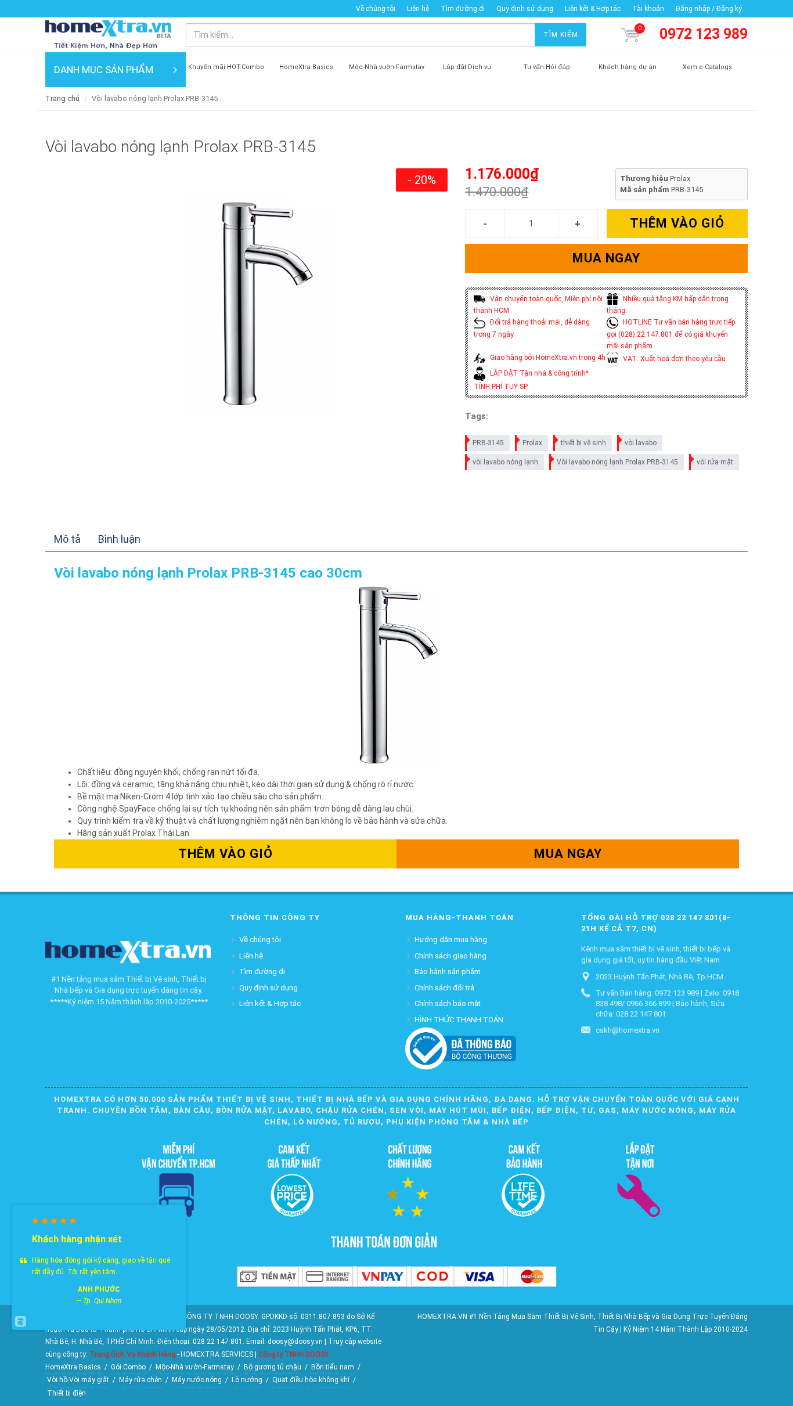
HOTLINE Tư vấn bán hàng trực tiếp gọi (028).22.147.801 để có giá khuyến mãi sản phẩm (671, 334)
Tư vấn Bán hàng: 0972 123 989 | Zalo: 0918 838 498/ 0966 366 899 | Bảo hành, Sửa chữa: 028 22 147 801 (667, 1003)
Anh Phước (99, 1289)
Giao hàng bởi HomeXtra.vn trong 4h (546, 358)
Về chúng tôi (375, 9)
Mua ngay (606, 258)
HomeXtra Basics (73, 1367)
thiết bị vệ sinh (583, 443)
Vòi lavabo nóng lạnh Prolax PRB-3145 (617, 462)
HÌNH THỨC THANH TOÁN (458, 1019)
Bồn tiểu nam (332, 1367)
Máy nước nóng (197, 1380)
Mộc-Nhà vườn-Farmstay (195, 1367)
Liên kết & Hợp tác (593, 9)
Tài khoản (648, 9)
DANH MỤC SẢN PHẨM (103, 69)
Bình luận (119, 539)
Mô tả (67, 539)
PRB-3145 (488, 443)
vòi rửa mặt (715, 462)
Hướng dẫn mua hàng (450, 939)
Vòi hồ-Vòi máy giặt (78, 1380)
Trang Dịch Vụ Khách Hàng (132, 1354)
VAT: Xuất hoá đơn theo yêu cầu (673, 359)
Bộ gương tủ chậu (272, 1367)
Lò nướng (247, 1380)
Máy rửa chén (140, 1380)
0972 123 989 (703, 34)
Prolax (532, 443)
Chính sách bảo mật (447, 1003)
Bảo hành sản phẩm (447, 971)
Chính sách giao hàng (450, 955)
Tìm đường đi (463, 9)
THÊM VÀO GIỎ (677, 223)
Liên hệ (418, 9)
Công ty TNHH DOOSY (293, 1354)
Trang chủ (62, 98)
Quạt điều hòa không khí (310, 1380)
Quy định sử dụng (524, 9)
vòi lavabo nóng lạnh (505, 462)
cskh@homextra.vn (627, 1030)
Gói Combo (128, 1367)
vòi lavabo (641, 443)
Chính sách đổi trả (444, 987)
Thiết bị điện (66, 1393)
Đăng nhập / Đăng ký (709, 9)
